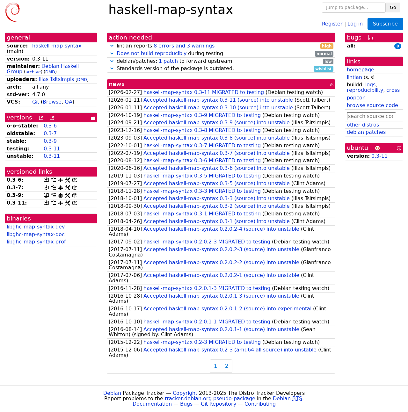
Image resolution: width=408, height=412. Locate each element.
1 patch (168, 61)
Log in (355, 23)
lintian (354, 77)
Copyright (185, 393)
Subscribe (385, 24)
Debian (112, 393)
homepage (360, 70)
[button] (111, 46)
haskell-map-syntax (56, 46)
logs (370, 85)
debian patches (366, 132)
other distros (363, 125)
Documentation (152, 404)
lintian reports (223, 46)
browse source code (372, 105)
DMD (50, 71)
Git (35, 102)
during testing (224, 53)
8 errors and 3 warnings (184, 46)
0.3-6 (50, 126)
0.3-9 (50, 141)
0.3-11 (52, 149)
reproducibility (365, 90)
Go (393, 7)
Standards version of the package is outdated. (223, 68)
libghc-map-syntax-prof (36, 242)
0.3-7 (50, 133)
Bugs (186, 404)
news (117, 84)
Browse (52, 102)
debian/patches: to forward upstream (223, 61)
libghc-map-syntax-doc (36, 234)
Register (332, 23)
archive (33, 71)
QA (68, 102)
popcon (356, 98)
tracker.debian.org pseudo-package (210, 398)
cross (393, 90)
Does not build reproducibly (151, 53)
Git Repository (218, 404)
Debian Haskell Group (43, 69)
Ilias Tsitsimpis (56, 79)
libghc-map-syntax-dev (36, 227)
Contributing (260, 404)
